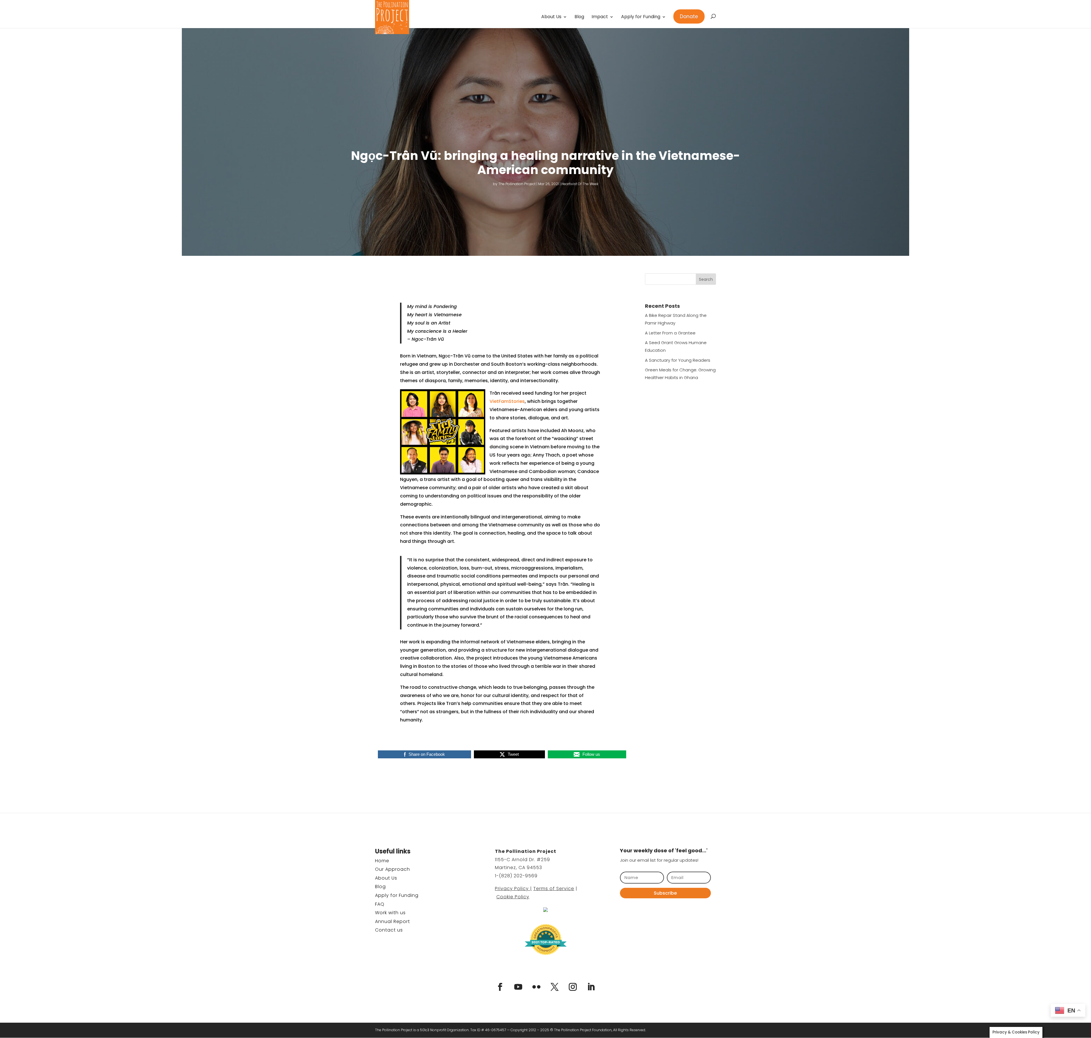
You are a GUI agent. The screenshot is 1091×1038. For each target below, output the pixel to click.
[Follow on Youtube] (518, 987)
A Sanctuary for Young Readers (677, 360)
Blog (579, 17)
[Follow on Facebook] (500, 987)
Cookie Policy (512, 896)
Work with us (390, 912)
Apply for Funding (640, 17)
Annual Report (392, 921)
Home (382, 860)
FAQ (379, 904)
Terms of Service (553, 888)
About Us (551, 17)
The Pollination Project (517, 183)
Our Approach (392, 869)
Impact (600, 17)
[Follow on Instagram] (573, 987)
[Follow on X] (555, 987)
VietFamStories (507, 401)
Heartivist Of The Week (579, 183)
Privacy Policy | (513, 888)
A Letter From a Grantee (670, 333)
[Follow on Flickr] (536, 987)
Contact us (389, 930)
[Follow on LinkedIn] (591, 987)
